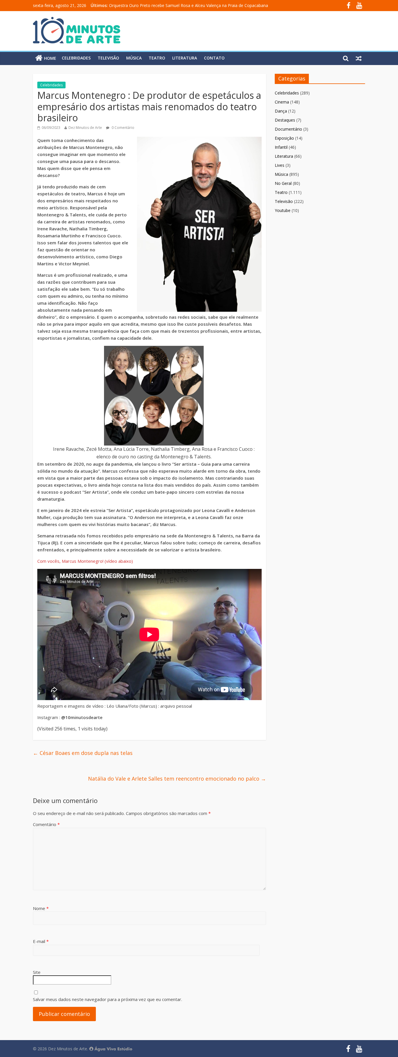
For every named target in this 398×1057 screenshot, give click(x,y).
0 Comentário (122, 127)
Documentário (288, 129)
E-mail (41, 941)
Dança (281, 111)
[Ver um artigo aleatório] (358, 58)
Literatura (184, 58)
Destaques (285, 120)
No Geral (283, 183)
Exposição (284, 138)
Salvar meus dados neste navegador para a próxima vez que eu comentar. (107, 999)
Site (36, 972)
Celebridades (76, 58)
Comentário (46, 824)
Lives (279, 165)
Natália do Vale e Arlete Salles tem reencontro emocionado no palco (177, 778)
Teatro (157, 58)
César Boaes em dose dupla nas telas (83, 752)
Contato (214, 58)
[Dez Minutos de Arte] (76, 20)
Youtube (282, 210)
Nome (41, 908)
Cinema (282, 102)
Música (134, 58)
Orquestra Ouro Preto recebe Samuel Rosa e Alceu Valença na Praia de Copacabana (188, 5)
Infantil (281, 147)
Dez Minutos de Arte (85, 127)
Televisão (108, 58)
